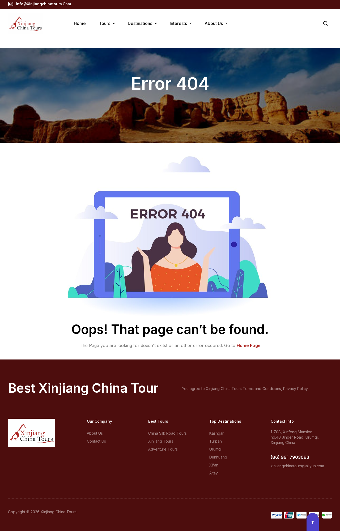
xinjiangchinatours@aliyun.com (297, 466)
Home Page (249, 345)
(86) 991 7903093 (290, 457)
